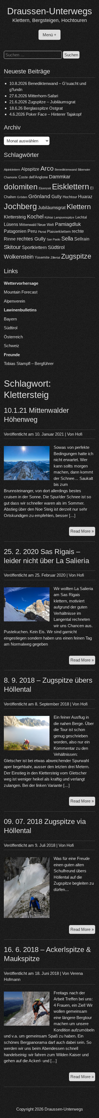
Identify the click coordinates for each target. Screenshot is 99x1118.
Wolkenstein (19, 257)
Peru (32, 231)
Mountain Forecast (20, 292)
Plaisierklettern (59, 231)
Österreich (13, 336)
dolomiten (21, 186)
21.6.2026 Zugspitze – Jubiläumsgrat (42, 101)
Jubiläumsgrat (51, 207)
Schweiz (11, 345)
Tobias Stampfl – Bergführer (29, 363)
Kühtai (49, 217)
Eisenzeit (45, 188)
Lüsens (11, 224)
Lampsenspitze (64, 217)
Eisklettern (70, 186)
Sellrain (81, 239)
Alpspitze (30, 169)
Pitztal (42, 231)
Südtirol (56, 247)
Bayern (10, 319)
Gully (56, 196)
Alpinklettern (12, 169)
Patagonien (15, 231)
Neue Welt (45, 225)
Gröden (22, 197)
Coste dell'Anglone (33, 177)
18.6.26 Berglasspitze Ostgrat (36, 108)
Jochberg (20, 206)
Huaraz (85, 196)
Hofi (78, 434)
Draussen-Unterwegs (49, 11)
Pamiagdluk (68, 224)
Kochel (35, 217)
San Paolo (53, 239)
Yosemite (42, 257)
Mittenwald (27, 225)
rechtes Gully (31, 239)
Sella (67, 239)
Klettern (79, 207)
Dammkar (59, 176)
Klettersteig (15, 217)
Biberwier (84, 169)
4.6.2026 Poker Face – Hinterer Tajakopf (45, 114)
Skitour (12, 247)
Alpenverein (14, 301)
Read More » (82, 532)
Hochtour (70, 197)
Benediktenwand (66, 169)
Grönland (39, 196)
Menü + (49, 34)
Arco (47, 168)
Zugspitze (76, 256)
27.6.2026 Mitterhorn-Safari (33, 95)
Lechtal (81, 217)
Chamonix (10, 177)
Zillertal (55, 257)
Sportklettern (34, 247)
